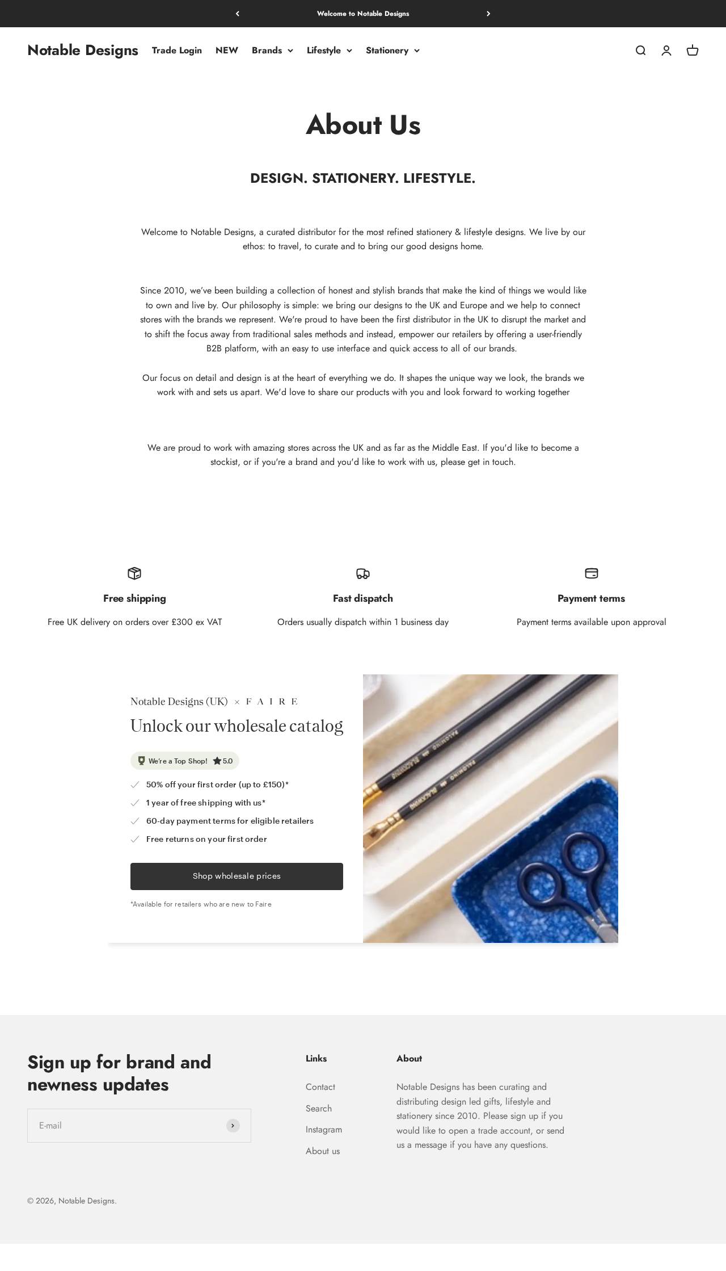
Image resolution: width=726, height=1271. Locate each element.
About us (323, 1150)
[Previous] (237, 13)
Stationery (387, 50)
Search (319, 1108)
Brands (267, 50)
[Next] (489, 13)
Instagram (324, 1129)
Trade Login (177, 50)
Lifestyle (324, 50)
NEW (227, 50)
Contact (320, 1086)
